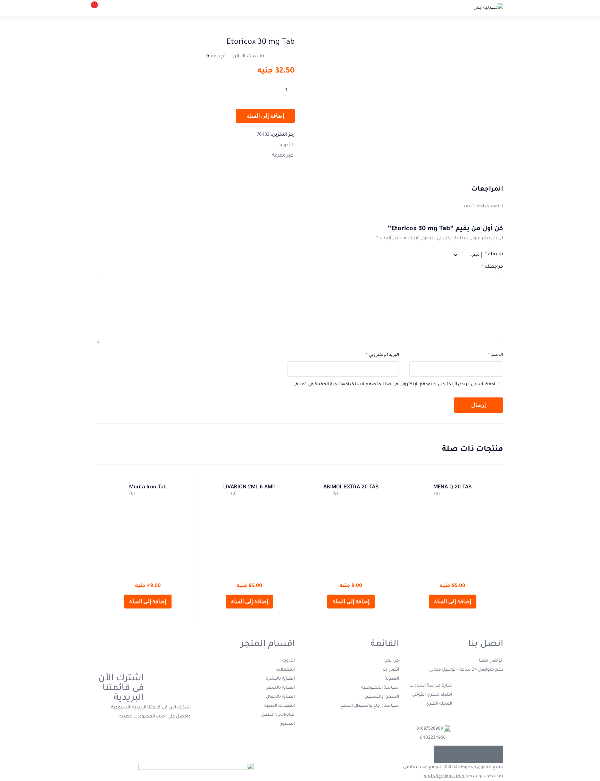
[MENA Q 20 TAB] (453, 474)
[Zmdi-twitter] (477, 754)
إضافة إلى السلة (265, 116)
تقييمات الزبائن (248, 56)
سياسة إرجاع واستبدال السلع (369, 706)
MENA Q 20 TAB (452, 487)
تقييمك (494, 254)
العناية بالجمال (280, 697)
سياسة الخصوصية (380, 688)
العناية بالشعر (280, 688)
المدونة (392, 679)
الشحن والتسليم (382, 697)
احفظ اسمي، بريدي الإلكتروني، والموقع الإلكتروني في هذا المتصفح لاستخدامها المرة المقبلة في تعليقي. (393, 384)
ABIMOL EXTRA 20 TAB (351, 487)
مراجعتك (492, 266)
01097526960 (429, 729)
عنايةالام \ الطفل (278, 715)
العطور (288, 724)
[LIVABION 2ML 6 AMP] (250, 474)
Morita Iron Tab (148, 487)
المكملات (285, 669)
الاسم (495, 355)
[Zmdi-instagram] (442, 754)
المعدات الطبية (279, 706)
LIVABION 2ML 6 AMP (249, 487)
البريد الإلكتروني (382, 355)
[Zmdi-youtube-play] (459, 754)
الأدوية (286, 145)
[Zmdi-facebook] (494, 754)
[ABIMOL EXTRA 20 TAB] (351, 474)
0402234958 (433, 738)
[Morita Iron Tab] (148, 474)
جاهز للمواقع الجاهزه (444, 776)
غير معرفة (282, 155)
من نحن (391, 660)
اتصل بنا (391, 669)
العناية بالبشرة (280, 679)
